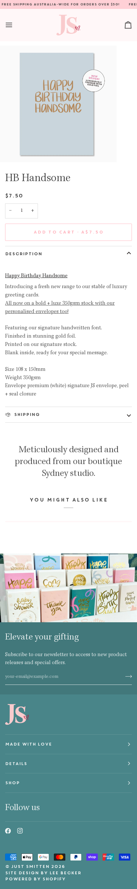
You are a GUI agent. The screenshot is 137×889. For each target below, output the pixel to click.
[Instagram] (20, 831)
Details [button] (16, 764)
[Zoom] (12, 150)
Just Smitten (30, 866)
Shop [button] (12, 783)
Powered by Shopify (35, 879)
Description (23, 254)
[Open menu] (14, 25)
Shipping (26, 414)
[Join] (126, 676)
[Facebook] (8, 831)
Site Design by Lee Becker (43, 873)
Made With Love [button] (28, 744)
